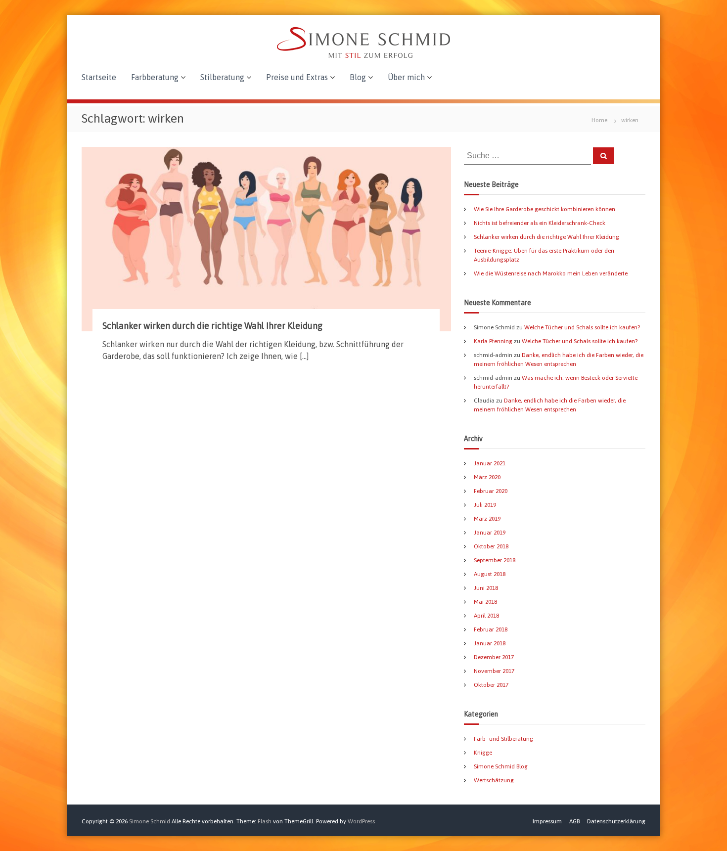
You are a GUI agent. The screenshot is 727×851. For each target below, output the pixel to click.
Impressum (547, 821)
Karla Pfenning (493, 341)
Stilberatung (222, 77)
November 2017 (494, 671)
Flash (265, 821)
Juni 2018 (486, 587)
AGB (574, 821)
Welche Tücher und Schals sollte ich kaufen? (582, 327)
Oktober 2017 (491, 684)
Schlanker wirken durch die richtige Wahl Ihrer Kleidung (212, 325)
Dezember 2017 (494, 657)
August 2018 (489, 574)
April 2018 (486, 615)
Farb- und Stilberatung (503, 738)
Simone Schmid (149, 821)
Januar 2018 (489, 643)
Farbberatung (155, 77)
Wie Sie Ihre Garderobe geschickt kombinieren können (544, 209)
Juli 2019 (485, 504)
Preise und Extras (297, 77)
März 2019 (487, 518)
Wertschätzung (494, 780)
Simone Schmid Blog (501, 766)
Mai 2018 (485, 601)
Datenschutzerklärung (616, 821)
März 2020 (487, 477)
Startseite (99, 77)
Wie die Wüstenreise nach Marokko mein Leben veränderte (551, 273)
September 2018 (494, 560)
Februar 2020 (490, 491)
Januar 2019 (489, 532)
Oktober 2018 (491, 546)
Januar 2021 (489, 463)
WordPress (361, 821)
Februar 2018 (490, 629)
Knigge (483, 752)
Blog (358, 77)
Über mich (406, 77)
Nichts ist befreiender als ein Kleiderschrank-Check (539, 223)
